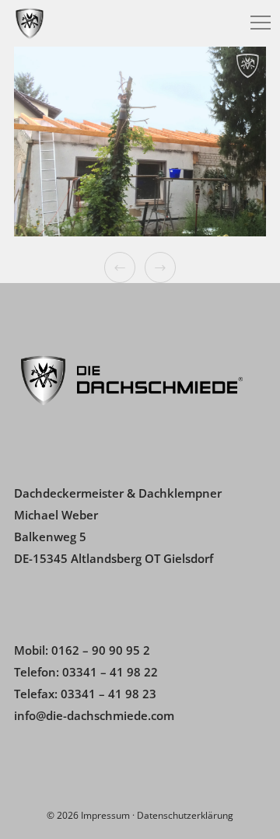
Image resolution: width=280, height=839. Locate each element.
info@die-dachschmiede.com (94, 715)
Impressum (105, 815)
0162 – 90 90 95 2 (100, 650)
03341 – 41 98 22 (110, 672)
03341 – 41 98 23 (108, 693)
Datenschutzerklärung (185, 815)
